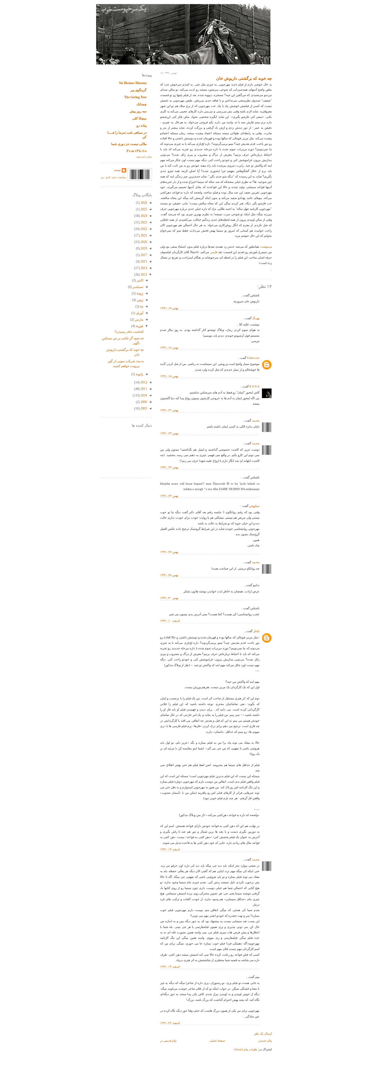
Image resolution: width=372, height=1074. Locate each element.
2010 (143, 395)
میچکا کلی (139, 118)
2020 (143, 242)
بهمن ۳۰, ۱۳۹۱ (169, 598)
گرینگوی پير (138, 90)
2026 (143, 203)
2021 (143, 235)
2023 (143, 222)
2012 (143, 382)
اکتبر (139, 280)
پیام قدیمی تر (168, 1040)
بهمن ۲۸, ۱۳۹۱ (169, 575)
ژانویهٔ (139, 374)
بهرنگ (256, 318)
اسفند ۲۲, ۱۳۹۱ (170, 1023)
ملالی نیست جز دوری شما (129, 144)
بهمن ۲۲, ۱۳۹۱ (169, 410)
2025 (143, 209)
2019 (143, 248)
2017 (143, 255)
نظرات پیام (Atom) (245, 1049)
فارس (213, 252)
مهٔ (141, 306)
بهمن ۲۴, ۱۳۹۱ (169, 496)
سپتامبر (137, 287)
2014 (143, 268)
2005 (143, 408)
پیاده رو (141, 125)
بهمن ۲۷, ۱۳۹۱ (169, 552)
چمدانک (141, 104)
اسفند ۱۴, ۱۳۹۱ (170, 849)
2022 (143, 229)
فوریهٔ (139, 326)
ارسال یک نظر (263, 1033)
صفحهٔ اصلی (217, 1040)
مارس (138, 319)
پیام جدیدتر (265, 1040)
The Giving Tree (135, 97)
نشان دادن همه (144, 156)
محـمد (256, 420)
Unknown (253, 357)
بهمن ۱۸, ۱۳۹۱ (169, 308)
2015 (143, 261)
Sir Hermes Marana (133, 83)
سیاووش (254, 505)
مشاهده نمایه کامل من (113, 177)
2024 (143, 216)
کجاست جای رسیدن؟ (129, 332)
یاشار (256, 631)
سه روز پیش (138, 111)
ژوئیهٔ (139, 293)
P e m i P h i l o (137, 151)
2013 (143, 274)
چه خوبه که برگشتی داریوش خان (244, 78)
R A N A (254, 386)
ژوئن (139, 300)
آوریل (139, 313)
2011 (143, 389)
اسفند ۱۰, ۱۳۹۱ (170, 620)
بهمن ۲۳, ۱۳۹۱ (169, 433)
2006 (143, 402)
